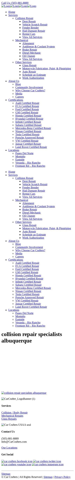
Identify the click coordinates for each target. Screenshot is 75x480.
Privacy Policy (62, 476)
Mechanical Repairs (12, 415)
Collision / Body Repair (14, 412)
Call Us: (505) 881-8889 (14, 2)
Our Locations (9, 447)
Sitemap (5, 473)
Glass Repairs (9, 418)
